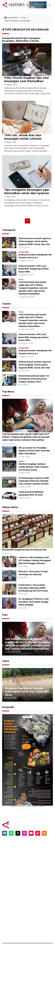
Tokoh (33, 862)
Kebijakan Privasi (39, 908)
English (33, 872)
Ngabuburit (36, 847)
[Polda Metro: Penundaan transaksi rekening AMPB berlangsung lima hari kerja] (9, 589)
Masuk (33, 894)
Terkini (6, 303)
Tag (23, 17)
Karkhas (6, 884)
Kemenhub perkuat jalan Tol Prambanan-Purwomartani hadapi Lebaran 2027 (33, 379)
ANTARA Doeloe (11, 903)
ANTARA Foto (37, 938)
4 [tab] (31, 657)
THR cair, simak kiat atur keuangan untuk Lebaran (22, 137)
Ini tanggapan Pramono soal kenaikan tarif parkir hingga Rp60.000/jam (33, 602)
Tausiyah (34, 867)
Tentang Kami (37, 918)
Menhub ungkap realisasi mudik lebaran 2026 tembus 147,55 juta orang (33, 467)
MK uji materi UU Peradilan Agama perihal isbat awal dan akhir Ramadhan (34, 451)
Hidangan (35, 852)
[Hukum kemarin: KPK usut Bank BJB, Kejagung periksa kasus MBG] (9, 270)
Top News (8, 391)
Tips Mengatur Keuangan (17, 20)
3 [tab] (27, 657)
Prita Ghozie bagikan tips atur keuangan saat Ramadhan (26, 79)
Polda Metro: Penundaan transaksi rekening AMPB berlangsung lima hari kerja (33, 588)
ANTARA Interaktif (12, 894)
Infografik (23, 252)
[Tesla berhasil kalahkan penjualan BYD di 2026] (9, 496)
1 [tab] (19, 657)
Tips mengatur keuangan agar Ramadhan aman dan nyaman (26, 191)
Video (21, 461)
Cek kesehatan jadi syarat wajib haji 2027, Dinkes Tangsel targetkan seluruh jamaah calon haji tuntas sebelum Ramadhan (32, 288)
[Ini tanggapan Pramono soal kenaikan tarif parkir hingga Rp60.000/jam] (9, 603)
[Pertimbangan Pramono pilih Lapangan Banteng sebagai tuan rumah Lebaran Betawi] (9, 482)
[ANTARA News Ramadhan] (17, 824)
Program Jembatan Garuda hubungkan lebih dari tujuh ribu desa (27, 691)
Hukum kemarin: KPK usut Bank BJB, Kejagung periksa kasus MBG (33, 269)
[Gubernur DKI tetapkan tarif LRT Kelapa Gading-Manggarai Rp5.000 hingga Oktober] (9, 561)
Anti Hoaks (8, 889)
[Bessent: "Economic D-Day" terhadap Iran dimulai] (9, 575)
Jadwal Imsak (37, 877)
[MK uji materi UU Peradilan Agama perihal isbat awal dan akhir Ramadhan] (9, 451)
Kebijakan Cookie (39, 913)
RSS (32, 933)
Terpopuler (9, 230)
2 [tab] (23, 657)
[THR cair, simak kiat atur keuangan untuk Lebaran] (26, 117)
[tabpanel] (27, 638)
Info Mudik (35, 857)
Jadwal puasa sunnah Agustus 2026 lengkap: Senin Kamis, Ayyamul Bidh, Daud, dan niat (34, 241)
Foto (20, 279)
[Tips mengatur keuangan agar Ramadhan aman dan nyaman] (26, 171)
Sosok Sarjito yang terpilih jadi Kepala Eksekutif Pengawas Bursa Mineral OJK (24, 548)
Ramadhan (12, 17)
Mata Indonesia (10, 899)
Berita (33, 842)
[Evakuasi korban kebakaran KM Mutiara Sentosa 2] (9, 256)
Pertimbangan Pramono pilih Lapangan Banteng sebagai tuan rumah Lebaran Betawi (33, 481)
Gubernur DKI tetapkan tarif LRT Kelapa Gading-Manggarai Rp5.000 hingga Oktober (34, 560)
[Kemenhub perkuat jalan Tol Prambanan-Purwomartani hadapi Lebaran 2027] (9, 380)
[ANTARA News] (13, 5)
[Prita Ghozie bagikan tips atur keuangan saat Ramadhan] (26, 59)
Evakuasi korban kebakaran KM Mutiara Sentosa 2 (27, 798)
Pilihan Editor (10, 507)
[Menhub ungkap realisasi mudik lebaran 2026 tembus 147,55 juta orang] (9, 465)
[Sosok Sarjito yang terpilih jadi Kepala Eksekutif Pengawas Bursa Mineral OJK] (27, 531)
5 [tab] (36, 657)
